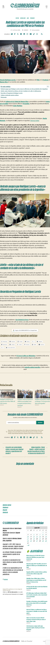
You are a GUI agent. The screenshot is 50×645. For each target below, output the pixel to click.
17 (27, 539)
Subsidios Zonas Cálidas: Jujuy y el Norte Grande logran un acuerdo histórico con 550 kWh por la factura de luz (36, 580)
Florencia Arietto (34, 120)
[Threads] (37, 34)
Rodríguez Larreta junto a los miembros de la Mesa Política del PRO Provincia (7, 401)
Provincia (32, 433)
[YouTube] (31, 34)
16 (45, 536)
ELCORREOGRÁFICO (13, 641)
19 (33, 539)
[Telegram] (21, 34)
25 (30, 541)
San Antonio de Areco (38, 433)
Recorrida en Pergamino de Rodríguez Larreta (11, 93)
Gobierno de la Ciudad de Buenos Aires (32, 430)
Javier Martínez (18, 431)
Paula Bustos (20, 433)
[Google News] (12, 34)
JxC (38, 431)
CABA (28, 18)
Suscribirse (40, 422)
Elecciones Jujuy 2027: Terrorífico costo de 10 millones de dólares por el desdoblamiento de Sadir (36, 565)
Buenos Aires (22, 18)
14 (39, 536)
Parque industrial (15, 433)
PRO (29, 433)
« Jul (28, 545)
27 (36, 541)
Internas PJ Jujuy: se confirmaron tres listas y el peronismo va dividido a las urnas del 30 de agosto (36, 611)
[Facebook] (14, 34)
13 (36, 536)
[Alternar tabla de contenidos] (47, 86)
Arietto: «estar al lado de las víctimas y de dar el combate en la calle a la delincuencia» (21, 91)
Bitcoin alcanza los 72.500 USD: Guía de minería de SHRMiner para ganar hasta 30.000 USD (35, 557)
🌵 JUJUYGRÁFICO (34, 551)
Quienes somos (7, 505)
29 (42, 541)
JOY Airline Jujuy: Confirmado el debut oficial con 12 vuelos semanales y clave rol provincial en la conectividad (36, 594)
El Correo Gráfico (17, 30)
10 (27, 536)
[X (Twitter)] (18, 34)
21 (39, 539)
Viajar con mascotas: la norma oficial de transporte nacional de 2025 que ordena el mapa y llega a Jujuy (36, 619)
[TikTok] (34, 34)
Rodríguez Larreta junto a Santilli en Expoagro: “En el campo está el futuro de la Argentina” (42, 401)
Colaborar (5, 507)
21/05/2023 (26, 30)
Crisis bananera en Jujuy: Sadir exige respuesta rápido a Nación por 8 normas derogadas (35, 627)
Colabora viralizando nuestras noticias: (10, 95)
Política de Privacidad (26, 641)
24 (27, 541)
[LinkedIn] (24, 34)
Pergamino (32, 18)
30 (45, 541)
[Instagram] (27, 34)
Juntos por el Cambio (33, 431)
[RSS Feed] (42, 34)
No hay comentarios (35, 30)
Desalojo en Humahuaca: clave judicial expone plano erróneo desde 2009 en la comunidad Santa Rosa (36, 603)
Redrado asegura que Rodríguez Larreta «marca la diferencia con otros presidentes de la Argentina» (24, 89)
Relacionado (4, 97)
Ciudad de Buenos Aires (20, 430)
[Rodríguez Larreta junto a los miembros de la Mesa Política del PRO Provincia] (7, 393)
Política (17, 18)
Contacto (5, 512)
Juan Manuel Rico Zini (25, 431)
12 (33, 536)
